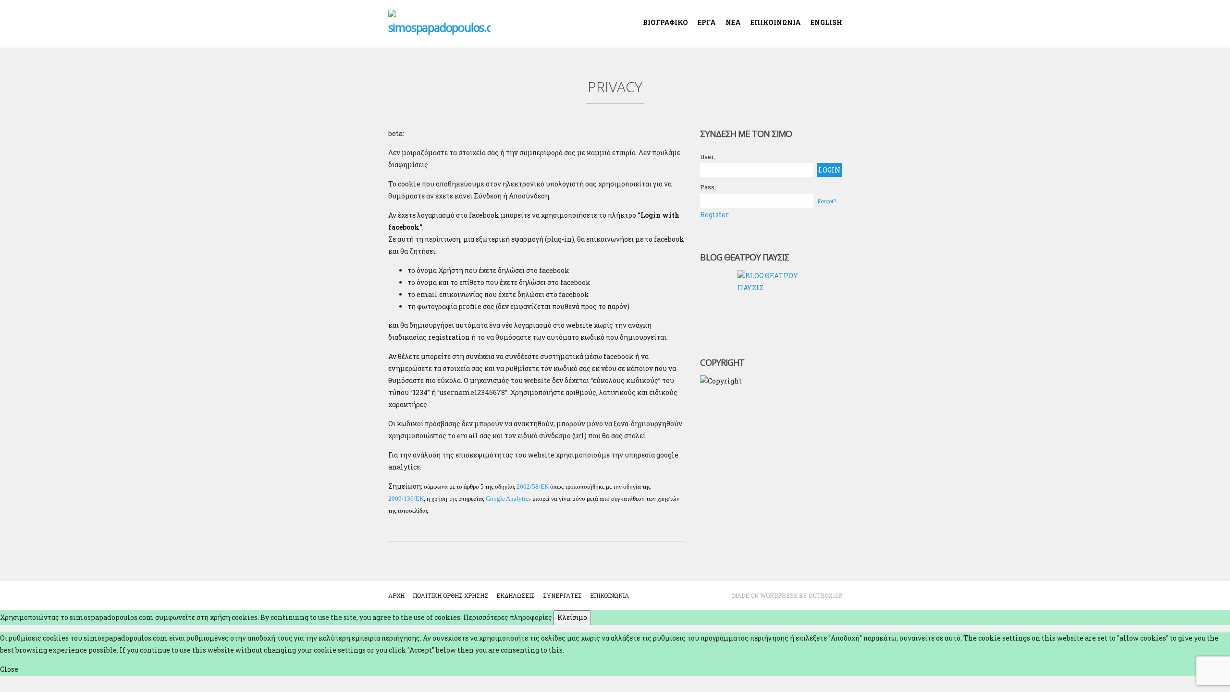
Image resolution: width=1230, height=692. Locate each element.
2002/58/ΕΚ (533, 486)
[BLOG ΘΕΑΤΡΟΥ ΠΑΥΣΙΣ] (771, 303)
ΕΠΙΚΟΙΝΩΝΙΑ (775, 22)
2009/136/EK (406, 498)
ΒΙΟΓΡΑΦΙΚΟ (665, 22)
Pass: (708, 187)
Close (9, 669)
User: (707, 157)
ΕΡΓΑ (707, 22)
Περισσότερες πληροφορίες (507, 617)
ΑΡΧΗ (396, 595)
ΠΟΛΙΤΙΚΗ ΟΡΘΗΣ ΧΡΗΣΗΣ (450, 595)
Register (714, 214)
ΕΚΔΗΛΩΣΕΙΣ (515, 595)
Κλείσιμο (572, 617)
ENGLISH (826, 22)
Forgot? (827, 201)
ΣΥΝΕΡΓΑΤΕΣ (562, 595)
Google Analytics (508, 498)
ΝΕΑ (733, 22)
